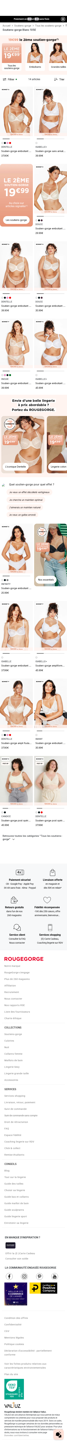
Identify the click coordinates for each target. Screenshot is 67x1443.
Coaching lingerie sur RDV (19, 1141)
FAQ (6, 1128)
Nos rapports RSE (14, 1005)
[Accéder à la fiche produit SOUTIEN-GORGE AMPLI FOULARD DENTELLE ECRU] (16, 703)
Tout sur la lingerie (15, 1177)
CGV (6, 1331)
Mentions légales (14, 1337)
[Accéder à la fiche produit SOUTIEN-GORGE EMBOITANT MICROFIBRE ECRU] (50, 188)
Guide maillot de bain (16, 1203)
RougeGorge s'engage (17, 972)
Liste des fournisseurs (17, 1011)
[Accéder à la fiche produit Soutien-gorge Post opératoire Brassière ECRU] (16, 781)
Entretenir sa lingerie (16, 1223)
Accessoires (11, 1080)
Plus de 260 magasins (17, 979)
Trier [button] (61, 79)
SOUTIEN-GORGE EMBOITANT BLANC (18, 383)
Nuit (6, 1047)
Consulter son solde (16, 1258)
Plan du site (11, 1374)
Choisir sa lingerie (14, 1190)
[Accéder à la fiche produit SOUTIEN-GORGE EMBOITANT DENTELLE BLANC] (50, 703)
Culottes (9, 1040)
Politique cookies (14, 1344)
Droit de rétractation (16, 1122)
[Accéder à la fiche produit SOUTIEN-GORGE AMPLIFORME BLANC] (50, 626)
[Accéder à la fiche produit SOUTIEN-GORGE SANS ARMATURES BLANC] (50, 111)
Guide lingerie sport (15, 1216)
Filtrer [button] (11, 79)
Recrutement (11, 992)
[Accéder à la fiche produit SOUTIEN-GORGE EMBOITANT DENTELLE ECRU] (16, 111)
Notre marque (12, 966)
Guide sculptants (14, 1210)
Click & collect (12, 1148)
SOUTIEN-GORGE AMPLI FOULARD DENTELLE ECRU (24, 743)
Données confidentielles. (17, 1435)
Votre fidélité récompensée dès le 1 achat (31, 17)
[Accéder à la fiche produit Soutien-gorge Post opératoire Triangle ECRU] (50, 781)
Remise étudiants (14, 1154)
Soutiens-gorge (13, 1034)
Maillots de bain (13, 1060)
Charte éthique (12, 1018)
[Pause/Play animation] (63, 19)
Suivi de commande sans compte (20, 1115)
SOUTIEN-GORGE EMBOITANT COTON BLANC (21, 588)
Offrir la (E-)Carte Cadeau (20, 1253)
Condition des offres (16, 1318)
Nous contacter (13, 998)
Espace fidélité (12, 1135)
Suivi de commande (15, 1109)
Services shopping (14, 1096)
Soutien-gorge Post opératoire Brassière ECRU (26, 820)
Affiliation (10, 985)
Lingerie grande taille (16, 1073)
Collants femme (13, 1054)
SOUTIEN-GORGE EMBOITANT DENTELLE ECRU (22, 151)
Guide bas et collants (16, 1196)
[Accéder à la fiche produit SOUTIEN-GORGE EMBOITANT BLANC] (16, 343)
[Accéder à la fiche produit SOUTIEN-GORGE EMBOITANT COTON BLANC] (16, 548)
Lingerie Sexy (12, 1067)
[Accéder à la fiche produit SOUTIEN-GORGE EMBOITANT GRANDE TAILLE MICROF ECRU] (50, 266)
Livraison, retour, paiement (19, 1102)
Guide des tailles (13, 1183)
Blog (7, 1170)
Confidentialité (12, 1324)
